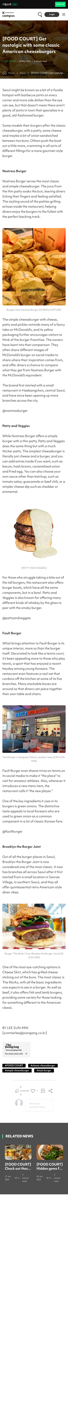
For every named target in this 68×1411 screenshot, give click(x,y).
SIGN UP (60, 4)
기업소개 (6, 4)
